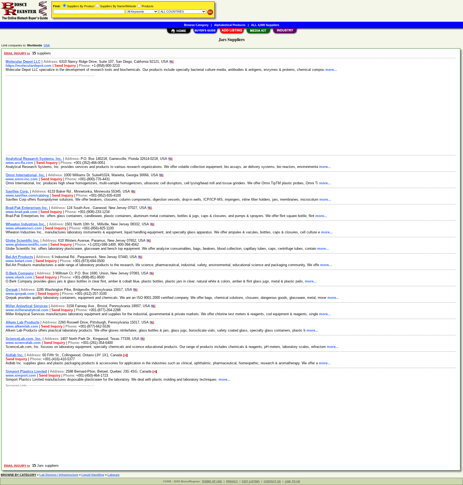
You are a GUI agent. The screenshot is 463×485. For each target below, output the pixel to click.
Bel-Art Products (19, 257)
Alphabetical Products (229, 25)
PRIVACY (232, 481)
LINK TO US (292, 481)
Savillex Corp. (17, 191)
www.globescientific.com (26, 244)
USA (47, 45)
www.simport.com (21, 375)
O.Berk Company (20, 273)
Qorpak (12, 290)
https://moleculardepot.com (28, 66)
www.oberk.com (19, 277)
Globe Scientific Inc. (22, 240)
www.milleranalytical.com (27, 310)
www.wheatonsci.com (24, 228)
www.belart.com (19, 261)
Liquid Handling (92, 474)
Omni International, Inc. (25, 175)
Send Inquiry (65, 66)
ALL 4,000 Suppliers (265, 25)
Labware (113, 474)
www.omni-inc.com (22, 179)
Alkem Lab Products (22, 322)
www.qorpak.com (20, 294)
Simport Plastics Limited (26, 371)
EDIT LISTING (251, 481)
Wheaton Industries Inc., (26, 224)
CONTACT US (272, 481)
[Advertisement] (164, 114)
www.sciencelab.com (23, 343)
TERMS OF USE (212, 481)
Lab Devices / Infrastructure (58, 474)
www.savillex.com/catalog (27, 195)
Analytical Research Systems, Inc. (34, 159)
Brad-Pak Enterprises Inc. (27, 208)
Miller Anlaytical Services (27, 306)
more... (331, 70)
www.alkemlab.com (22, 326)
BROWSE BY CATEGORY (18, 474)
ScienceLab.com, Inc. (24, 339)
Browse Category (196, 25)
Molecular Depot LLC (23, 62)
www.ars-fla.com (19, 163)
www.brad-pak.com (22, 212)
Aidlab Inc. (15, 355)
